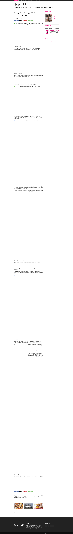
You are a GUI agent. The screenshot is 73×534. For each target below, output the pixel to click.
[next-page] (15, 512)
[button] (58, 7)
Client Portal (36, 0)
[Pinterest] (42, 0)
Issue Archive (32, 0)
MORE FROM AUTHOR (25, 500)
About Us (19, 0)
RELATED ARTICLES (17, 500)
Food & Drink (17, 7)
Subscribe (16, 0)
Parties (22, 7)
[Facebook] (39, 0)
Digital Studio (25, 0)
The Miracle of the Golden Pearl (38, 496)
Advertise (22, 0)
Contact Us (29, 0)
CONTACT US (56, 20)
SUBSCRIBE (55, 18)
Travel (42, 7)
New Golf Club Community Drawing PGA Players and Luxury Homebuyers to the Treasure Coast (20, 497)
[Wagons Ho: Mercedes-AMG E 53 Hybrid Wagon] (28, 506)
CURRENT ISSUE (56, 16)
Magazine (46, 7)
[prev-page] (14, 512)
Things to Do (31, 7)
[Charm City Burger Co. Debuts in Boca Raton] (38, 506)
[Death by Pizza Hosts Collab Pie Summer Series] (18, 506)
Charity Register (51, 7)
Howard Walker (16, 18)
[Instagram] (41, 0)
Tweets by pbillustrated (52, 41)
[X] (43, 0)
